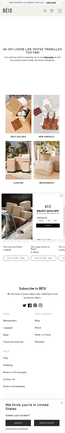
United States (47, 423)
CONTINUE (48, 225)
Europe (18, 423)
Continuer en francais (17, 429)
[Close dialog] (61, 195)
